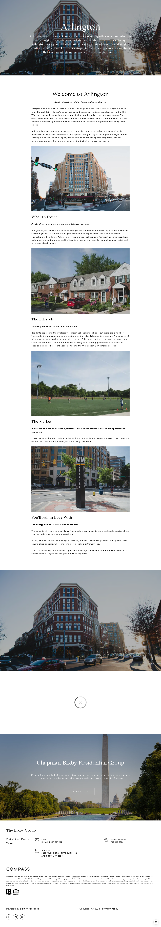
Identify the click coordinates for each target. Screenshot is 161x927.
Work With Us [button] (80, 791)
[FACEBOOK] (8, 916)
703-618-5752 (117, 842)
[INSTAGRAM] (15, 916)
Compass (75, 876)
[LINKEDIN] (22, 916)
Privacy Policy (110, 908)
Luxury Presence (29, 908)
